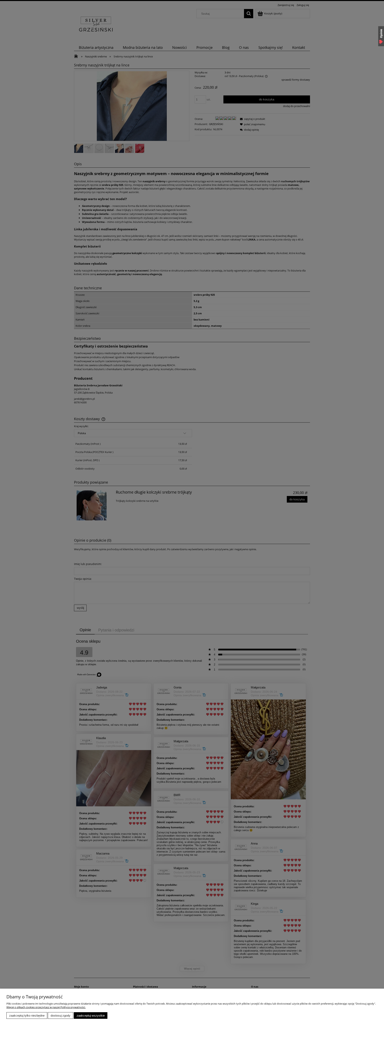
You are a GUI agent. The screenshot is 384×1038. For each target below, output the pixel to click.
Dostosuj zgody (60, 1015)
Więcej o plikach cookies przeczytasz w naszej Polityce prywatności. (46, 1007)
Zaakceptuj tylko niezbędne (27, 1015)
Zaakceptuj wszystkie (91, 1015)
